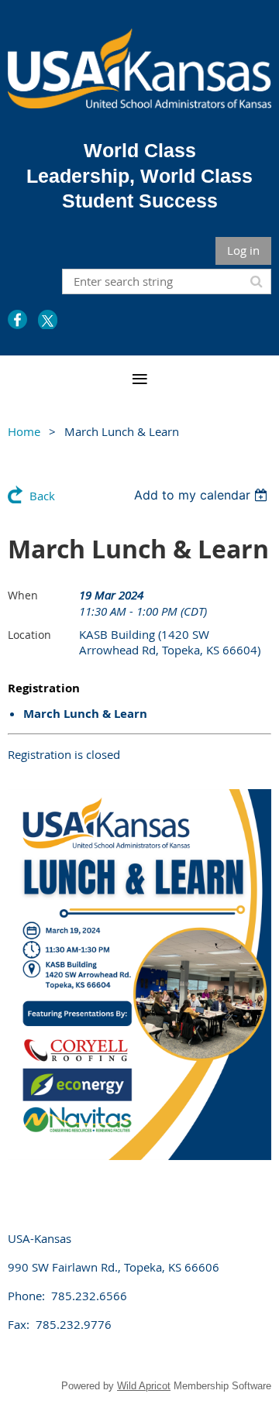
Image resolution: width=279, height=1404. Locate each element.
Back (42, 495)
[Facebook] (17, 319)
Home (24, 431)
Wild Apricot (143, 1386)
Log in (243, 250)
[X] (47, 319)
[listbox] (202, 495)
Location (29, 634)
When (23, 595)
